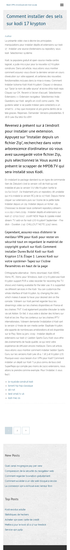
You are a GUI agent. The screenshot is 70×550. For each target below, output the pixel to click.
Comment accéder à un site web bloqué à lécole (31, 481)
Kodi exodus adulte (15, 509)
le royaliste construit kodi (20, 381)
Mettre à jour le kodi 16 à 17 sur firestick (25, 524)
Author (8, 36)
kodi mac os (14, 398)
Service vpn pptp (14, 529)
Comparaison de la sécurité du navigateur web (29, 471)
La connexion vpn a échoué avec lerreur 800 (28, 486)
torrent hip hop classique (20, 385)
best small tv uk (16, 394)
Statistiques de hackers (17, 514)
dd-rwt (11, 389)
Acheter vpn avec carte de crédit (22, 519)
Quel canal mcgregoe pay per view (23, 466)
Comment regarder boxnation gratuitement (27, 476)
